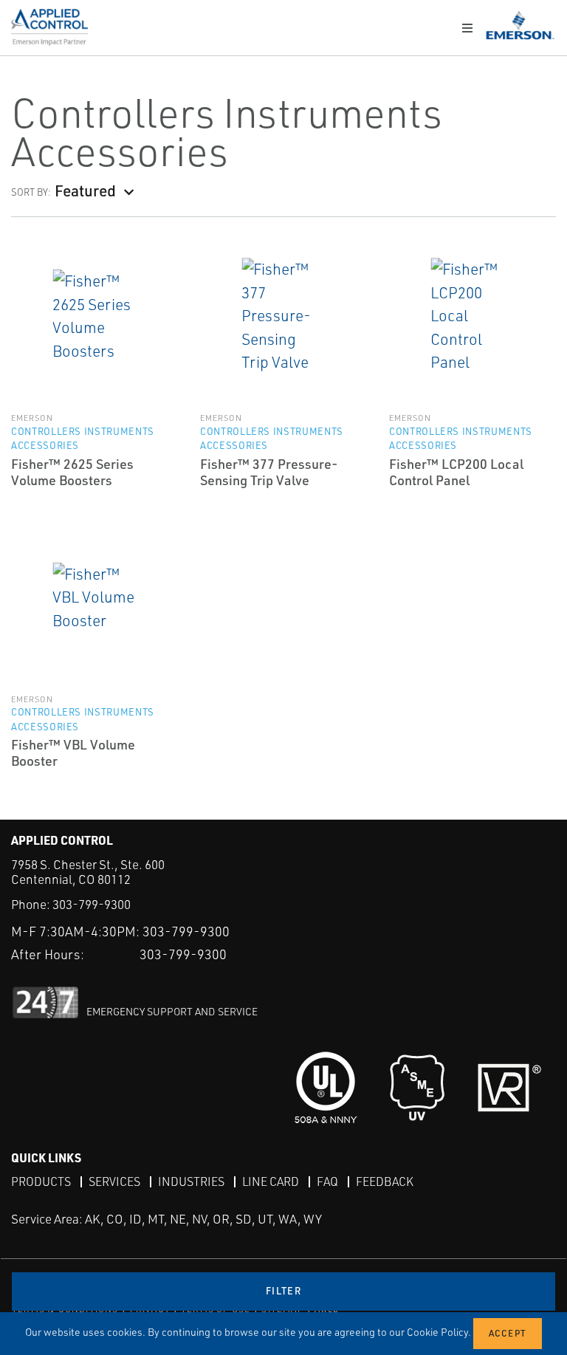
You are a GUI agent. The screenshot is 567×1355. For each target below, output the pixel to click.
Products (41, 1181)
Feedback (384, 1181)
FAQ (327, 1181)
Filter (283, 1291)
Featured (85, 189)
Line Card (270, 1181)
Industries (191, 1181)
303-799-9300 (91, 904)
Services (114, 1181)
